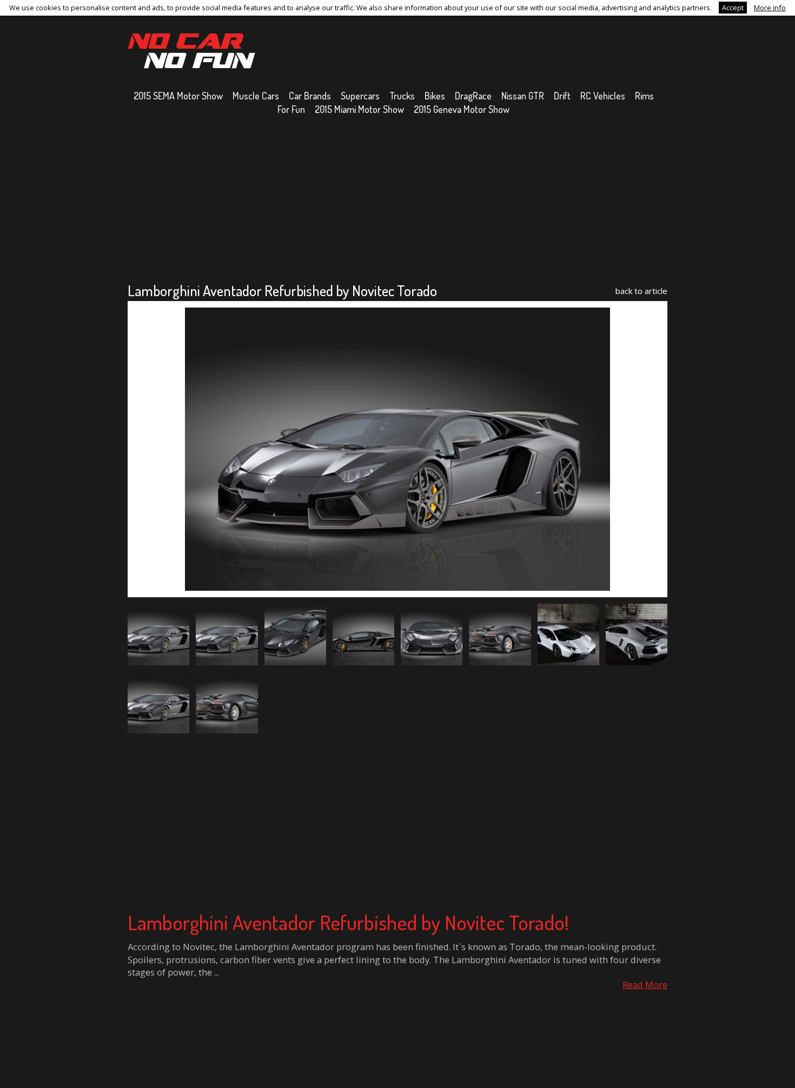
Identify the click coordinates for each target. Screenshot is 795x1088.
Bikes (435, 96)
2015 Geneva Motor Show (461, 109)
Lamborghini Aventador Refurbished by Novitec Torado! (348, 922)
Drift (562, 96)
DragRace (473, 96)
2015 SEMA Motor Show (178, 96)
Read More (644, 984)
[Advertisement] (397, 198)
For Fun (291, 109)
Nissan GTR (522, 96)
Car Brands (310, 96)
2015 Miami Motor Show (359, 109)
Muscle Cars (256, 96)
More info (770, 7)
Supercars (360, 96)
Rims (644, 96)
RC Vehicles (602, 96)
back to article (641, 290)
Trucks (402, 96)
